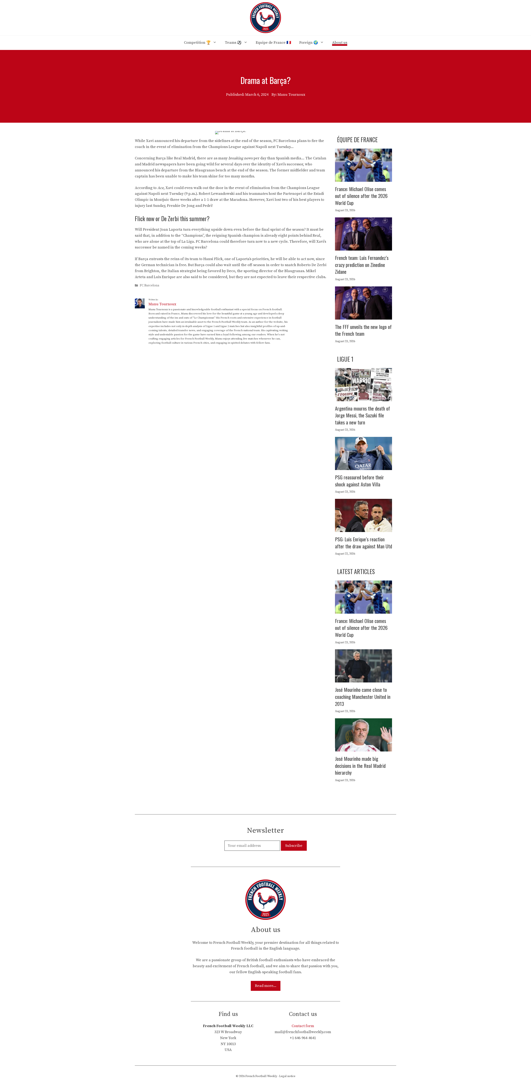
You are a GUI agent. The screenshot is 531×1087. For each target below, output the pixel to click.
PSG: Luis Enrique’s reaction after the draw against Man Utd (363, 542)
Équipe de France (357, 139)
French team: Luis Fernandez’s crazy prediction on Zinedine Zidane (362, 264)
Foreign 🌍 (308, 42)
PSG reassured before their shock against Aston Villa (359, 480)
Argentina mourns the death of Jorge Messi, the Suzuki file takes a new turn (362, 415)
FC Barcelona (149, 285)
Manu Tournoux (162, 304)
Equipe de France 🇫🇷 (273, 42)
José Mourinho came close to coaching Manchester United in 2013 (362, 696)
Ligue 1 (345, 359)
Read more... (265, 985)
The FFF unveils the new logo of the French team (363, 330)
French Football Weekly (261, 1076)
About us (339, 42)
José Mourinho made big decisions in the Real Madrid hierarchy (360, 765)
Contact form (303, 1026)
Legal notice (287, 1076)
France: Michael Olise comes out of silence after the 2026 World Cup (361, 195)
